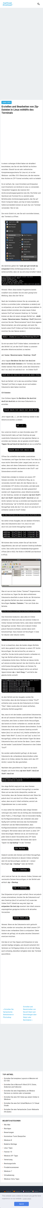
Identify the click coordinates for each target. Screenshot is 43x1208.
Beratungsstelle (10, 1164)
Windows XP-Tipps (11, 1156)
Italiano (36, 1191)
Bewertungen (9, 1132)
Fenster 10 (8, 1152)
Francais (27, 1191)
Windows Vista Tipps (11, 1179)
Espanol (18, 1191)
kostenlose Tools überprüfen (15, 1136)
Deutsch (8, 1191)
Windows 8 (8, 1140)
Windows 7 (8, 1171)
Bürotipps (7, 1129)
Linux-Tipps (7, 102)
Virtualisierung (9, 1175)
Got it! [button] (21, 1204)
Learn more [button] (27, 1198)
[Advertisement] (21, 30)
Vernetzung (8, 1160)
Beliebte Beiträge (10, 1144)
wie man (7, 1125)
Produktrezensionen (11, 1167)
